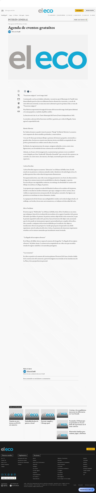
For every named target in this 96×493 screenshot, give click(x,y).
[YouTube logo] (2, 475)
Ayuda (75, 485)
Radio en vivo (78, 15)
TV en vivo (70, 15)
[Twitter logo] (5, 475)
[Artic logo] (4, 485)
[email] (18, 99)
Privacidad (80, 485)
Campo (10, 15)
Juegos (93, 15)
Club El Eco (86, 15)
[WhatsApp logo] (8, 475)
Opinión (27, 15)
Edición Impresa (61, 15)
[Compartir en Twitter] (18, 95)
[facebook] (18, 103)
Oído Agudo (21, 15)
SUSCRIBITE (79, 10)
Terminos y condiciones (90, 485)
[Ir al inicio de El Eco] (45, 10)
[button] (25, 91)
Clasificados (52, 15)
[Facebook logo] (11, 475)
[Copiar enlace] (18, 111)
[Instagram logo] (14, 475)
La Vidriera (15, 15)
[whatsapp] (18, 107)
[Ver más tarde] (18, 91)
